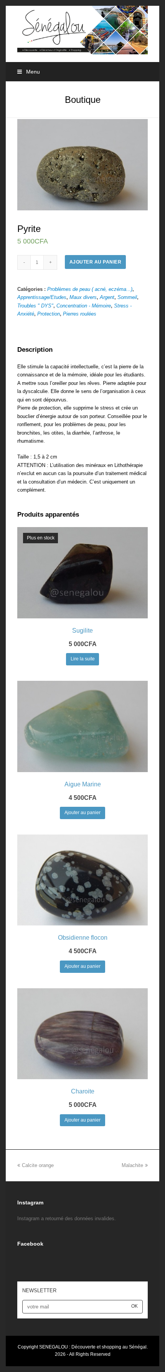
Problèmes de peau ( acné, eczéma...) (89, 289)
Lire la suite (83, 659)
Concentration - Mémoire (83, 306)
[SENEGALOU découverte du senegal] (82, 29)
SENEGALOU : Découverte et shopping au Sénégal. (93, 1347)
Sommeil (127, 297)
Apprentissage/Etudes (41, 297)
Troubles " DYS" (35, 306)
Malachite (132, 1165)
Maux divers (83, 297)
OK (134, 1306)
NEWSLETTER (39, 1290)
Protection (48, 314)
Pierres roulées (79, 314)
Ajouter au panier (95, 262)
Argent (107, 297)
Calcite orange (38, 1165)
